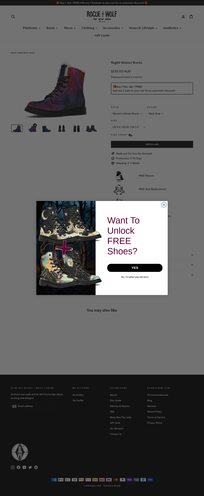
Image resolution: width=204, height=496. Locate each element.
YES (135, 268)
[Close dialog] (164, 204)
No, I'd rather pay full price (135, 277)
